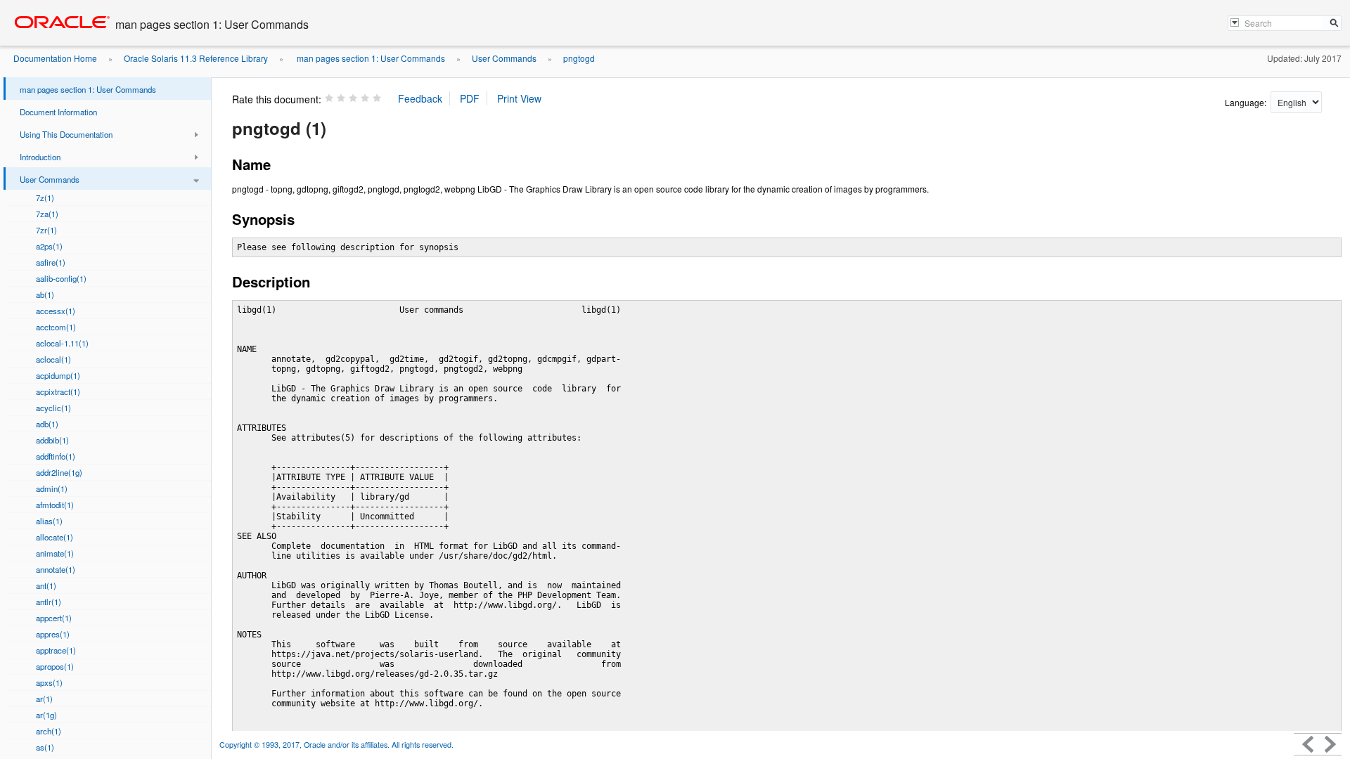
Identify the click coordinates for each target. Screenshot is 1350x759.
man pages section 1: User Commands (370, 58)
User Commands (504, 58)
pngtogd (579, 58)
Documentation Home (55, 58)
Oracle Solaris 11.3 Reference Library (196, 58)
